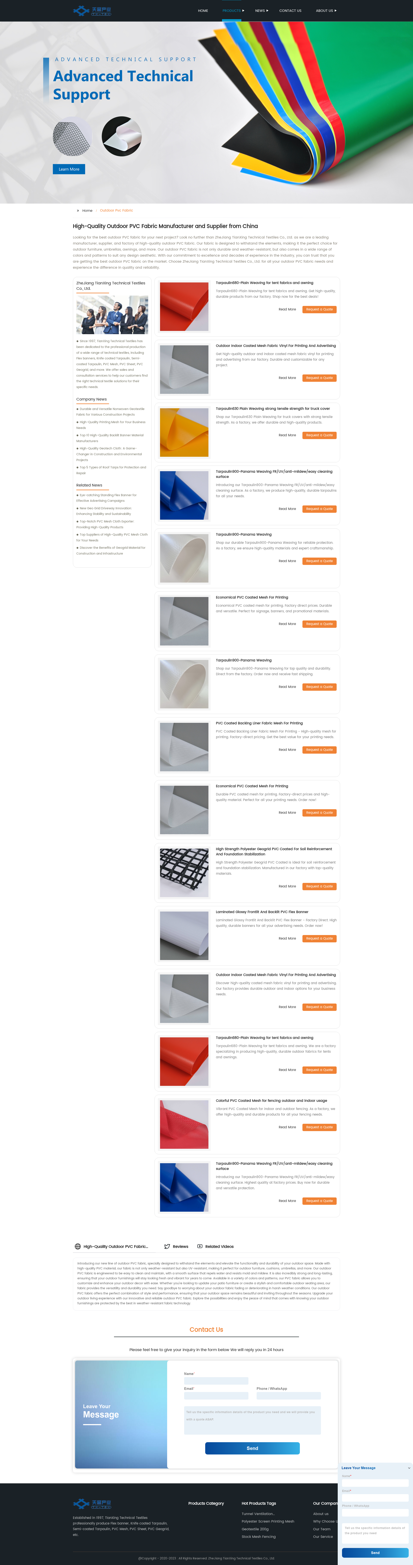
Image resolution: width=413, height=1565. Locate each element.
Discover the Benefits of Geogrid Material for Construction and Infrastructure (110, 550)
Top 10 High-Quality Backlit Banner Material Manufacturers (109, 438)
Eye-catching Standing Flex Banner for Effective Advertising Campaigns (106, 498)
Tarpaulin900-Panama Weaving (244, 534)
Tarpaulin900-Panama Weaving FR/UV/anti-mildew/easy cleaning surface (274, 474)
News (260, 11)
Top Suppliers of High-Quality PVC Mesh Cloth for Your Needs (112, 537)
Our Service (323, 1537)
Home (203, 11)
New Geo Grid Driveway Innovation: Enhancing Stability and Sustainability (104, 511)
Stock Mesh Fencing (259, 1536)
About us (324, 11)
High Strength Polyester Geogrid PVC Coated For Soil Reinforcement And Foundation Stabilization (274, 851)
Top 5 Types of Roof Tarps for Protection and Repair (111, 470)
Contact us (290, 11)
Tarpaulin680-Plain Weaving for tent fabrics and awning (264, 283)
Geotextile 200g (255, 1529)
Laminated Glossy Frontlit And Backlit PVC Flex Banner (262, 912)
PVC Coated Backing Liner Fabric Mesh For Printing (259, 723)
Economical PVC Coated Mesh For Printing (252, 597)
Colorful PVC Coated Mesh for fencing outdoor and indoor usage (271, 1101)
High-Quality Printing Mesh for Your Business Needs (110, 425)
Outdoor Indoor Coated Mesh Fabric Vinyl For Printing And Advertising (276, 346)
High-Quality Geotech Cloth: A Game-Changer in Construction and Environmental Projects (109, 454)
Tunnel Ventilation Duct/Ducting (257, 1514)
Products (232, 11)
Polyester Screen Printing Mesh (268, 1521)
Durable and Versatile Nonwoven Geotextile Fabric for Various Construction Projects (110, 412)
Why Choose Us (326, 1521)
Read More (287, 309)
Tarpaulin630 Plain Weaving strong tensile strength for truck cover (273, 409)
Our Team (321, 1529)
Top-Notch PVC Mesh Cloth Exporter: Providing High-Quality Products (105, 524)
